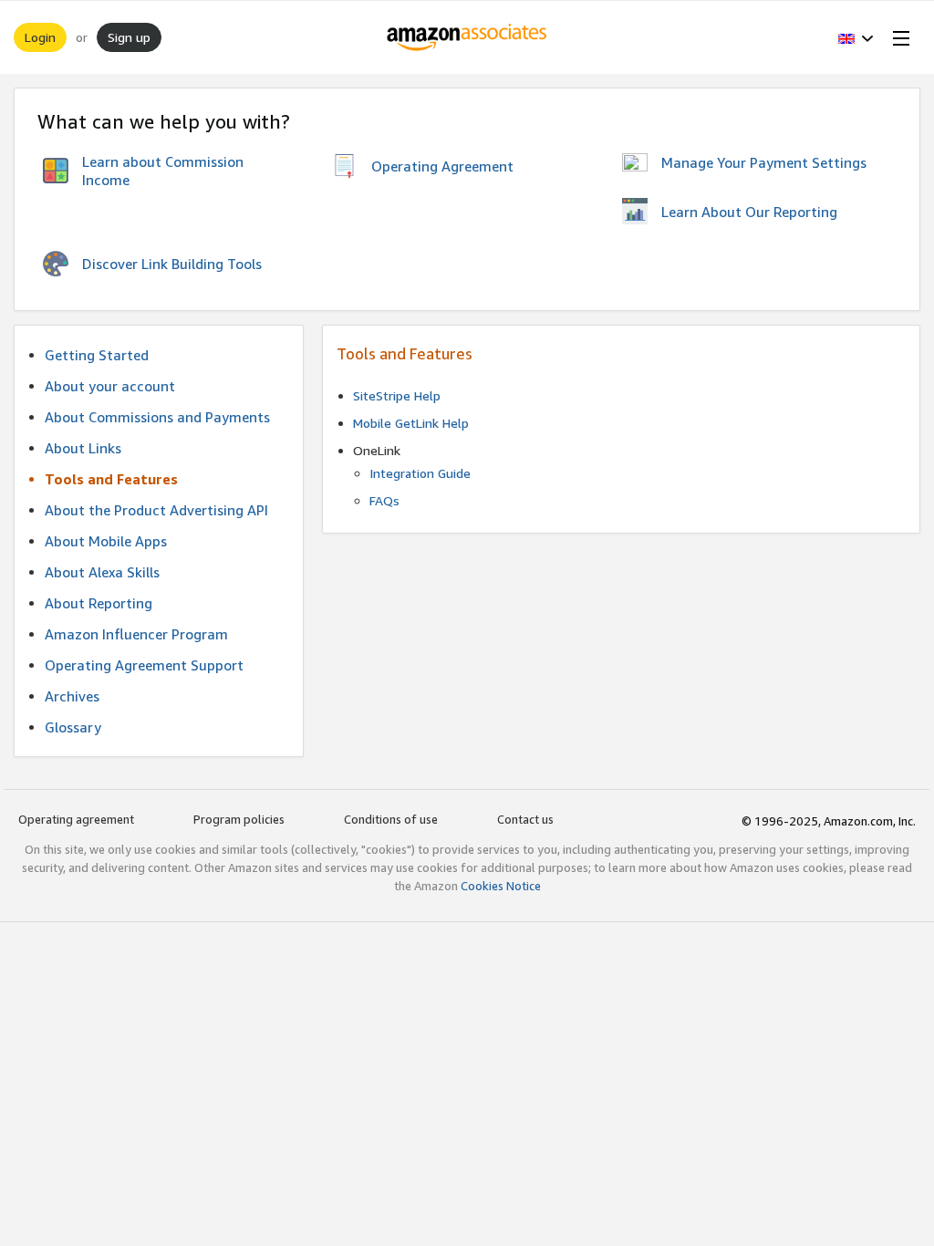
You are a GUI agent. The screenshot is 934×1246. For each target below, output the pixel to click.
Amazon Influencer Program (136, 634)
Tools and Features (111, 479)
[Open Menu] (897, 37)
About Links (83, 448)
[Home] (467, 37)
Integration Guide (420, 473)
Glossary (73, 727)
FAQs (384, 500)
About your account (110, 386)
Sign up (129, 37)
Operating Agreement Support (144, 665)
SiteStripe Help (397, 395)
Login (40, 37)
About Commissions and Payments (157, 417)
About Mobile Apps (106, 541)
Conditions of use (391, 819)
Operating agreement (76, 819)
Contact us (525, 819)
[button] (856, 37)
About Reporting (98, 603)
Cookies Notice (501, 885)
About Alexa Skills (102, 572)
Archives (72, 696)
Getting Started (97, 355)
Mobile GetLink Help (411, 423)
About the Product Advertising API (156, 510)
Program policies (239, 819)
